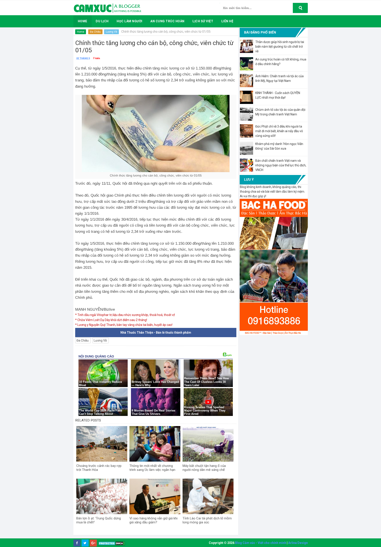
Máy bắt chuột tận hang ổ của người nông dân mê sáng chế (204, 468)
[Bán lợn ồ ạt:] (101, 496)
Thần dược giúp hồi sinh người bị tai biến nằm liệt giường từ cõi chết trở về (279, 46)
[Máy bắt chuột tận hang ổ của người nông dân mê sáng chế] (208, 444)
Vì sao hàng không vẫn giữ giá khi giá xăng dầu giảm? (153, 520)
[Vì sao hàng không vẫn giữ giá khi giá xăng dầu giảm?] (154, 496)
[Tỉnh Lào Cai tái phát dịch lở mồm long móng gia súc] (208, 496)
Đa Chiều (95, 31)
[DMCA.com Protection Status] (111, 543)
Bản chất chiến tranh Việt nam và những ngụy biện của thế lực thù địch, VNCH (280, 165)
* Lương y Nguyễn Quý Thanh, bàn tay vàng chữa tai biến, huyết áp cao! (123, 325)
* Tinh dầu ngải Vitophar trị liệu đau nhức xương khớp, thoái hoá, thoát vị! (125, 315)
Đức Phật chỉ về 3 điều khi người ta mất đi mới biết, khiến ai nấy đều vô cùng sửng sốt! (279, 131)
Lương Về (111, 31)
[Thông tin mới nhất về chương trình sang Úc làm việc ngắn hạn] (154, 444)
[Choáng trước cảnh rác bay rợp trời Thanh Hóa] (101, 444)
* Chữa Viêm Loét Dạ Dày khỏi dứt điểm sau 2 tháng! (111, 320)
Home (80, 31)
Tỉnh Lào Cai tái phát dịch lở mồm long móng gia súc (207, 520)
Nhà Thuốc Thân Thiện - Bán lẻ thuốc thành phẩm (155, 332)
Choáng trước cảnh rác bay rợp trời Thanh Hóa (98, 468)
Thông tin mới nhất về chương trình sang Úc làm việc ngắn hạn (152, 468)
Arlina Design (298, 543)
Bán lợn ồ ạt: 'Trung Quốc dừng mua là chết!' (98, 520)
